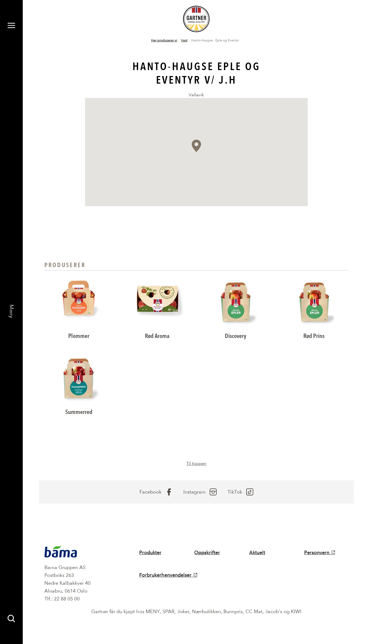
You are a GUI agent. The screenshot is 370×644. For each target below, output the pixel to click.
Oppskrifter (207, 552)
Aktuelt (257, 552)
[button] (196, 146)
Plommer (78, 336)
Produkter (150, 552)
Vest (184, 40)
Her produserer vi (164, 40)
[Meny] (11, 25)
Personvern (316, 552)
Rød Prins (313, 336)
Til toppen (196, 463)
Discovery (235, 336)
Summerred (78, 412)
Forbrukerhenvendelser (165, 575)
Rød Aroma (157, 336)
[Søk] (11, 618)
